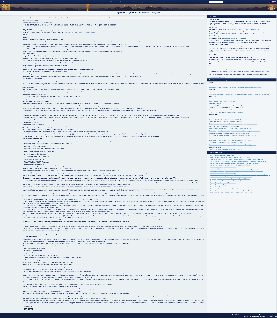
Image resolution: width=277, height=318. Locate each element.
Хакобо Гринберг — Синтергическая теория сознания (223, 101)
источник (267, 316)
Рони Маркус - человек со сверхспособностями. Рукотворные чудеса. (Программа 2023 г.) (233, 124)
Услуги (129, 2)
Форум (142, 2)
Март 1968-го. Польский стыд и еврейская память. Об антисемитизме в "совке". (230, 140)
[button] (121, 13)
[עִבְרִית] (275, 2)
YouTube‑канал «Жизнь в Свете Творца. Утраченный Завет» (243, 29)
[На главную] (2, 2)
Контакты (135, 2)
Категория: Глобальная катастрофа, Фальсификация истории (225, 149)
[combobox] (216, 2)
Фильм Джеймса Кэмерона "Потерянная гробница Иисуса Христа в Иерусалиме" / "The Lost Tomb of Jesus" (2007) (239, 94)
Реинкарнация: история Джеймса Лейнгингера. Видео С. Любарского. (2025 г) (230, 128)
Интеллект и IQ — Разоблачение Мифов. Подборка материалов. (226, 112)
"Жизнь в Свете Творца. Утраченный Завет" (234, 38)
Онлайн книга (121, 2)
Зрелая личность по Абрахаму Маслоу (85, 32)
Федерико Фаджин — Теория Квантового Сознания (222, 110)
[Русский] (273, 2)
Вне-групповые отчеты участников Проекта (40, 22)
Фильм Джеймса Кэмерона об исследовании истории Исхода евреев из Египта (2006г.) (232, 135)
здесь (216, 66)
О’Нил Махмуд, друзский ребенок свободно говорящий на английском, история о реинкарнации (234, 131)
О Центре (112, 2)
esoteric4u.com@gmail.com (217, 77)
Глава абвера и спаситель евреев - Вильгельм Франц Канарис (225, 142)
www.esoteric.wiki (229, 25)
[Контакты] (3, 2)
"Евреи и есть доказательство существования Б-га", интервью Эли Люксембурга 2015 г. (232, 145)
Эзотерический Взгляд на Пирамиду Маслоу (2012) (46, 31)
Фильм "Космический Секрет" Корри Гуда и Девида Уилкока (225, 119)
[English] (270, 2)
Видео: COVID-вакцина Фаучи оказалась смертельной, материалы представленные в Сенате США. (235, 87)
